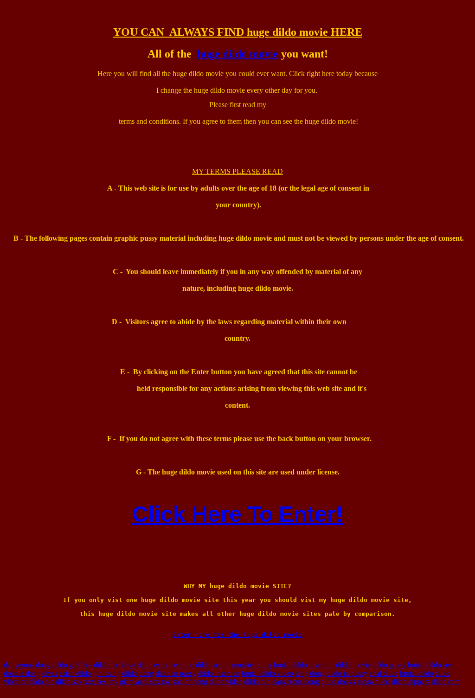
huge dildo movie (237, 54)
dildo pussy (389, 665)
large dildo (136, 665)
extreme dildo (174, 665)
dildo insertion (219, 673)
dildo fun (257, 681)
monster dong (252, 665)
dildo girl (65, 665)
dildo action (213, 665)
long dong (310, 673)
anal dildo (383, 673)
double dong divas (31, 673)
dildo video (225, 681)
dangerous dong (27, 665)
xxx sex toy (101, 681)
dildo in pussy (175, 673)
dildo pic (41, 681)
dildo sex (69, 681)
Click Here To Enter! (237, 514)
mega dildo (373, 681)
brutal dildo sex (430, 665)
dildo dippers (411, 681)
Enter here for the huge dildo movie (237, 634)
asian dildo (75, 673)
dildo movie (353, 665)
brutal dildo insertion (304, 665)
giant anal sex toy (145, 681)
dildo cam (445, 681)
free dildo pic (100, 665)
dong (146, 673)
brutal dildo (416, 673)
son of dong (190, 681)
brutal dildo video (267, 673)
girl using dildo (115, 673)
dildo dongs (338, 681)
